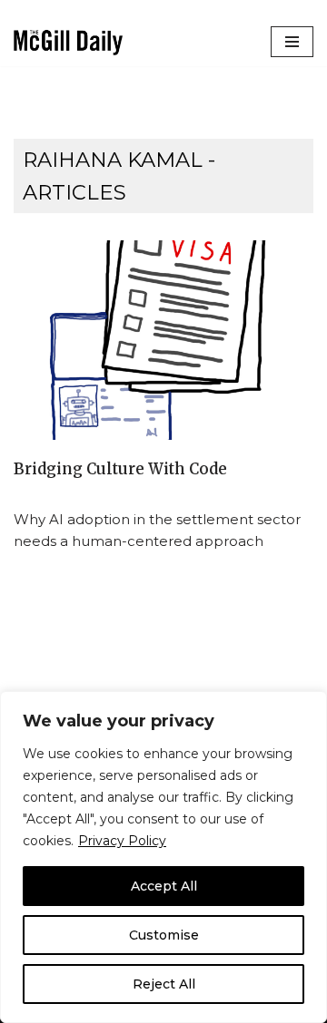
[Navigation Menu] (292, 41)
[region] (163, 857)
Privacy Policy (122, 841)
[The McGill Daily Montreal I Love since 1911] (68, 42)
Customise (164, 935)
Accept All (164, 886)
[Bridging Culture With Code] (163, 340)
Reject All (164, 984)
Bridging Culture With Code (120, 469)
